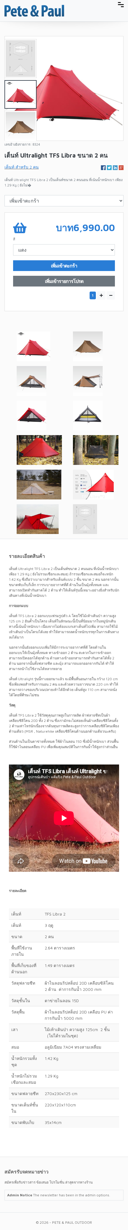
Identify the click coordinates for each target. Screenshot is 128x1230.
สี (14, 239)
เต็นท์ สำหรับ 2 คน (21, 166)
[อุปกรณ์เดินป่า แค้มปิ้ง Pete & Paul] (34, 10)
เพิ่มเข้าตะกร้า (64, 265)
